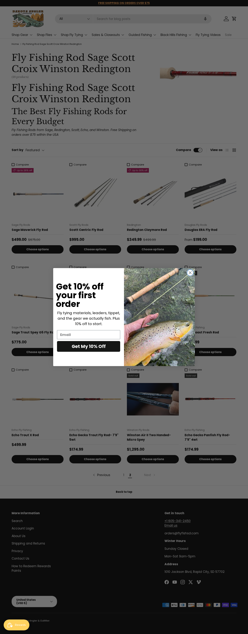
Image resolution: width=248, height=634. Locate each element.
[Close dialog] (190, 273)
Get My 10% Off (89, 346)
